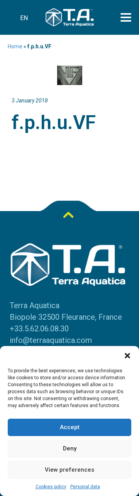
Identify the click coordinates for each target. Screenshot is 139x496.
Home (15, 46)
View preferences (69, 469)
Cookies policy (51, 486)
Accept (70, 427)
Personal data (85, 486)
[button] (127, 356)
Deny (69, 448)
